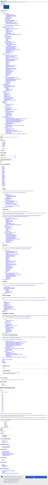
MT (2, 405)
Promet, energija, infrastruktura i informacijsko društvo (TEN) (15, 120)
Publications (4, 362)
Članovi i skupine (4, 102)
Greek (3, 169)
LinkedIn (3, 142)
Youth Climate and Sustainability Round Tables (13, 49)
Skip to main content (3, 0)
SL (2, 411)
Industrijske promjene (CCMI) (10, 123)
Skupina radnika (8, 108)
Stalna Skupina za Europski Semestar (11, 130)
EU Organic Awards (9, 50)
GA (2, 401)
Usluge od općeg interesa (9, 71)
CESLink (3, 472)
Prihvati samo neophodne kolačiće (40, 477)
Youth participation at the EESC (10, 80)
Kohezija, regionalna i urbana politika (11, 57)
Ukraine (3, 134)
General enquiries (4, 436)
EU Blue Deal (8, 81)
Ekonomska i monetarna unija (10, 59)
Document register (5, 440)
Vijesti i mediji (4, 91)
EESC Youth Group (9, 132)
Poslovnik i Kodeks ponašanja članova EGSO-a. (13, 25)
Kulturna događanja (9, 90)
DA (2, 396)
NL (2, 406)
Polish (3, 181)
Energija (7, 62)
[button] (2, 390)
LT (2, 403)
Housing (7, 67)
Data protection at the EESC (6, 446)
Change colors (3, 154)
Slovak (3, 183)
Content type (2, 427)
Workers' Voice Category (9, 327)
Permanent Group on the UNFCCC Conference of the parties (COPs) (16, 133)
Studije (7, 39)
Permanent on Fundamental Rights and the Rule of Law (14, 131)
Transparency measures (5, 451)
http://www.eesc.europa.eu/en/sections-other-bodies (14, 339)
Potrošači (7, 253)
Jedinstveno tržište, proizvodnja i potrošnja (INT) (13, 119)
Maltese (3, 179)
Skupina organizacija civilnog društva (11, 109)
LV (2, 402)
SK (2, 410)
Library (3, 441)
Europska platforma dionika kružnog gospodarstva (13, 274)
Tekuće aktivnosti (8, 32)
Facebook (3, 143)
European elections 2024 (9, 43)
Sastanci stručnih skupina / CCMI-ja (9, 85)
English (3, 170)
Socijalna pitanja (8, 73)
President (3, 101)
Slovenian (3, 184)
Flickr (3, 146)
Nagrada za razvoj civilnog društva (11, 44)
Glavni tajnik (8, 19)
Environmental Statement (6, 447)
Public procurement (5, 465)
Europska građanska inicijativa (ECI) (11, 237)
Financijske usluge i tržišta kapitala (11, 65)
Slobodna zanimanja (9, 114)
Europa (4, 367)
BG (2, 394)
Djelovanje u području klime (10, 56)
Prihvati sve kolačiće (29, 477)
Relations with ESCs (9, 242)
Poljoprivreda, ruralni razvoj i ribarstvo (11, 55)
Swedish (3, 185)
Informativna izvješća (9, 30)
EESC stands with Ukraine (10, 51)
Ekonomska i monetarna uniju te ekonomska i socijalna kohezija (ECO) (16, 118)
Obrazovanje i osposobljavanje (10, 60)
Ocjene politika (8, 41)
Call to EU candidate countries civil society (12, 77)
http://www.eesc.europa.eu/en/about (20, 192)
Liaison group (4, 471)
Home (3, 383)
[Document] (6, 421)
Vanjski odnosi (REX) (9, 122)
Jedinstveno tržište (8, 72)
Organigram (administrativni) (10, 20)
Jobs (3, 464)
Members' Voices (6, 96)
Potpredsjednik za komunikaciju (10, 15)
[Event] (6, 422)
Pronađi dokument (8, 36)
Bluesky (3, 145)
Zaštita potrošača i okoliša (10, 111)
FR (2, 399)
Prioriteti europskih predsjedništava (11, 22)
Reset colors (7, 159)
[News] (6, 424)
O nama (3, 12)
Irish (3, 174)
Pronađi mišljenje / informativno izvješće (12, 28)
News (3, 360)
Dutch (3, 180)
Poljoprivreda (8, 112)
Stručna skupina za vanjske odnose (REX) (9, 373)
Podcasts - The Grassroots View (9, 97)
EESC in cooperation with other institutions (8, 470)
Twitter (3, 144)
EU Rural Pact (8, 83)
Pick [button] (15, 155)
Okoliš (7, 259)
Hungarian (3, 176)
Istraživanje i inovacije (9, 70)
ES (2, 393)
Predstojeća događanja (9, 89)
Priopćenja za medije (7, 93)
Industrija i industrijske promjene (11, 68)
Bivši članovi (8, 105)
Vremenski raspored (5, 279)
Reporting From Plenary (7, 95)
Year (1, 428)
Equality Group (8, 355)
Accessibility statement (5, 455)
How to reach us (4, 435)
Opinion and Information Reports (7, 359)
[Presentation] (6, 426)
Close (10, 159)
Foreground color (3, 155)
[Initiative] (6, 423)
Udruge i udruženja (9, 113)
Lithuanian (3, 177)
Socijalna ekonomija (9, 115)
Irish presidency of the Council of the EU (12, 23)
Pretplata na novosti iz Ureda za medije (10, 309)
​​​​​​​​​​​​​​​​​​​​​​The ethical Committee (9, 26)
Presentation (9, 45)
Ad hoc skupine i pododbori (10, 128)
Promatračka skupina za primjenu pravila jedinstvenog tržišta (15, 125)
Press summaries (6, 94)
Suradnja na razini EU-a (9, 202)
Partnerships (8, 52)
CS (2, 395)
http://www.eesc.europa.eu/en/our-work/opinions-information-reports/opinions (28, 215)
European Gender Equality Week (11, 275)
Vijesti (5, 92)
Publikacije (7, 37)
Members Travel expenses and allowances (8, 453)
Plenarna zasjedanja (7, 286)
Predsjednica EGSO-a (9, 14)
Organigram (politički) (9, 17)
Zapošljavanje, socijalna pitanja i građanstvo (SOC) (13, 344)
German (3, 168)
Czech (3, 166)
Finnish (3, 172)
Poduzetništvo (8, 258)
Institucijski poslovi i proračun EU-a (11, 264)
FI (2, 408)
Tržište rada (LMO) (9, 350)
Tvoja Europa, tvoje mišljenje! (10, 47)
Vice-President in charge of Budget (11, 196)
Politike (3, 53)
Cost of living (8, 82)
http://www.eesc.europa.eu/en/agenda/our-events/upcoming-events (25, 285)
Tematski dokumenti (9, 38)
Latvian (3, 178)
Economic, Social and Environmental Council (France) (10, 473)
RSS (3, 460)
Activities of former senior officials (7, 454)
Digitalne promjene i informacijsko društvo (12, 58)
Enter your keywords (3, 137)
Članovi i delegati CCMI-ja (10, 104)
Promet (7, 75)
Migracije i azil (8, 69)
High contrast (2, 150)
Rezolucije (7, 222)
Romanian (3, 182)
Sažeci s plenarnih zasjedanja (10, 33)
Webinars (7, 88)
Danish (3, 167)
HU (2, 404)
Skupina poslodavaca (9, 107)
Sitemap (3, 459)
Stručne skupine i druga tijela (6, 116)
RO (2, 409)
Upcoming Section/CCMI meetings (9, 86)
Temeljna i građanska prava (10, 66)
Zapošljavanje (8, 61)
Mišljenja (7, 29)
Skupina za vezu (8, 129)
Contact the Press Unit (7, 99)
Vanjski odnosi (8, 64)
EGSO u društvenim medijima (8, 98)
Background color (3, 157)
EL (2, 400)
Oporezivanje (8, 74)
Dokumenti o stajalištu (9, 31)
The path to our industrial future (10, 48)
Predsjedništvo (8, 16)
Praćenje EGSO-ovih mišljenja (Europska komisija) (13, 34)
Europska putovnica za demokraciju (11, 46)
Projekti (7, 40)
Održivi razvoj (8, 269)
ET (2, 398)
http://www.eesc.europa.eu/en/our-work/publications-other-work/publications (13, 216)
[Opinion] (6, 425)
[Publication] (6, 427)
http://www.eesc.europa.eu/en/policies (25, 248)
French (3, 173)
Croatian (3, 175)
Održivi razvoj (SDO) (9, 126)
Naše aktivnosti (4, 207)
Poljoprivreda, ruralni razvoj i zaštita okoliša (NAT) (13, 345)
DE (2, 397)
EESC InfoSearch (5, 442)
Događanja (7, 291)
